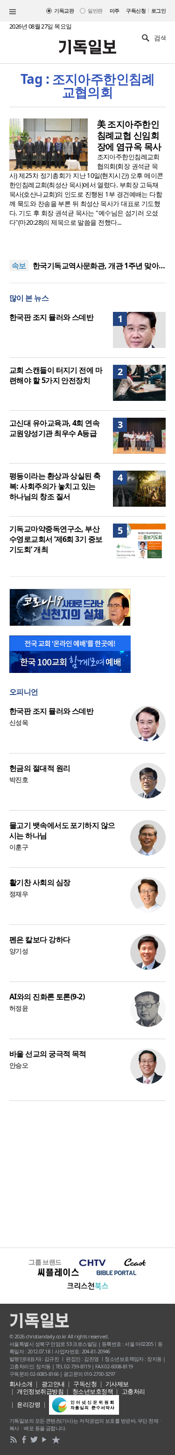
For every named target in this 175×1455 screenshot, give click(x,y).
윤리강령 (28, 1404)
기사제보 (117, 1384)
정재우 (18, 893)
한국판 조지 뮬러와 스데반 (51, 317)
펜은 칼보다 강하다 (39, 939)
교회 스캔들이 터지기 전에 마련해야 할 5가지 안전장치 (55, 375)
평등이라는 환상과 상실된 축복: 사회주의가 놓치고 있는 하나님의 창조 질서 (55, 486)
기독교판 (64, 10)
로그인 (158, 10)
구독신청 (136, 10)
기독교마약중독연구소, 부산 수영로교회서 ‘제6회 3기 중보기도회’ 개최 (55, 539)
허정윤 (18, 1008)
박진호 (18, 779)
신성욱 (18, 722)
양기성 (18, 950)
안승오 (18, 1065)
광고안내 (53, 1384)
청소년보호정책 (92, 1391)
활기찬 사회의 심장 (39, 882)
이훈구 (18, 846)
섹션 (12, 11)
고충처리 (133, 1391)
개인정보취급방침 (40, 1391)
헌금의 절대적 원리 (39, 768)
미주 (114, 10)
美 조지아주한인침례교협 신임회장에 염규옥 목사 (129, 135)
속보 (19, 265)
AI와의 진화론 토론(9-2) (46, 996)
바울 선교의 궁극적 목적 (47, 1054)
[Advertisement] (87, 1173)
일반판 (95, 10)
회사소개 (21, 1384)
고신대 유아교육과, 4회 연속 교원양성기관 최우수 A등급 (54, 428)
